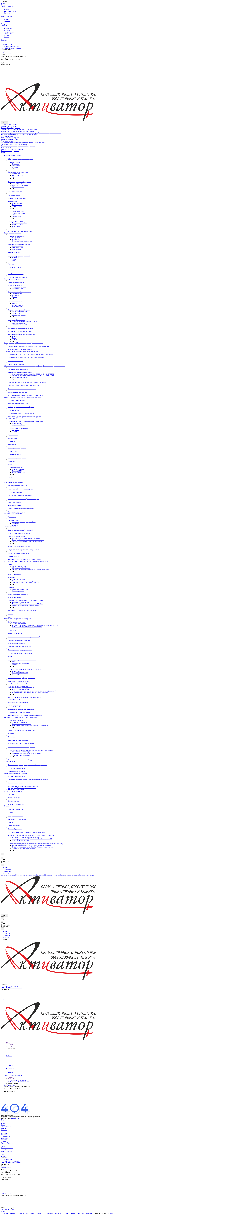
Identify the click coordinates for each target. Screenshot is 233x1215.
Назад (11, 1044)
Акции (3, 1123)
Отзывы (6, 37)
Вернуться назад (6, 1118)
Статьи (3, 1125)
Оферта (3, 1211)
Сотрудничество (6, 1126)
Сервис (6, 9)
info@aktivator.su (6, 53)
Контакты (4, 1128)
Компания (4, 1130)
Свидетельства (9, 32)
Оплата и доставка (6, 1151)
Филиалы (7, 30)
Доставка (7, 21)
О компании (8, 28)
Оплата (6, 19)
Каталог (3, 1120)
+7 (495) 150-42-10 (6, 45)
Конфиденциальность (7, 1209)
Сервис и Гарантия (7, 1143)
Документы (8, 33)
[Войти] (1, 993)
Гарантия (7, 13)
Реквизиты (7, 35)
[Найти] (2, 865)
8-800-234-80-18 (11, 48)
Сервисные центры (10, 11)
